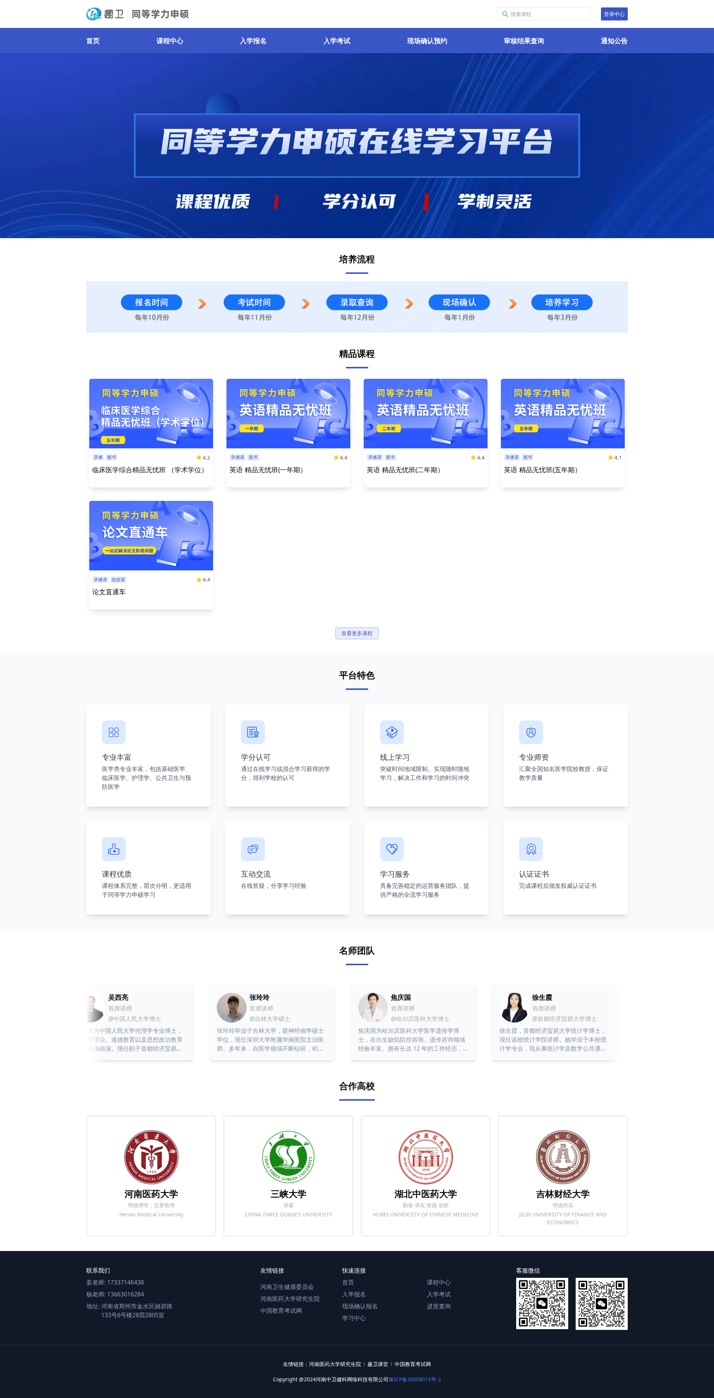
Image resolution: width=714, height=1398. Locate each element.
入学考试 (439, 1294)
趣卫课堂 (377, 1363)
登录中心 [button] (614, 13)
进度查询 (439, 1306)
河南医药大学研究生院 (290, 1299)
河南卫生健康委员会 (287, 1287)
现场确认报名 (360, 1306)
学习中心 (354, 1318)
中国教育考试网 (281, 1310)
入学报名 (354, 1294)
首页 (348, 1282)
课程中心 (439, 1282)
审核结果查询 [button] (524, 40)
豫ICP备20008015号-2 (415, 1379)
